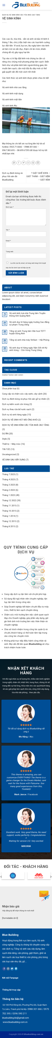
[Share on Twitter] (23, 163)
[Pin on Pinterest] (33, 163)
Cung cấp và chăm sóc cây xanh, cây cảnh (22, 394)
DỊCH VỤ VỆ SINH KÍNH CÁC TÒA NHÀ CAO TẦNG (21, 15)
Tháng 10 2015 (9, 511)
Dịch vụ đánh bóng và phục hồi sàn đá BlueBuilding (12, 176)
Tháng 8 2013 (8, 526)
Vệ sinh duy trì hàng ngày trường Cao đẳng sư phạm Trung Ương (29, 323)
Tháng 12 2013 (9, 521)
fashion (11, 375)
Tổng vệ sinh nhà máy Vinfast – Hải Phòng (29, 340)
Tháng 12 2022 (9, 500)
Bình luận (10, 207)
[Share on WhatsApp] (14, 163)
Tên (8, 230)
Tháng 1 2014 (8, 516)
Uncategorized (9, 454)
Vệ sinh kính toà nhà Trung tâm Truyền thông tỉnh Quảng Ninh (27, 314)
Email (8, 241)
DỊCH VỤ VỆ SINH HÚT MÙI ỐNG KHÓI (20, 419)
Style (4, 439)
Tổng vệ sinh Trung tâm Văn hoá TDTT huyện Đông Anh (27, 332)
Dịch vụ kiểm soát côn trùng (15, 404)
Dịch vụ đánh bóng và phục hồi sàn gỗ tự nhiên (24, 399)
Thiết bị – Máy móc (11, 444)
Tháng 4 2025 (8, 479)
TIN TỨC (6, 449)
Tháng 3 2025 (8, 484)
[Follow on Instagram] (8, 969)
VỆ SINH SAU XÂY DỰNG (13, 459)
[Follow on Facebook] (4, 969)
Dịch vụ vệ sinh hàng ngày (14, 414)
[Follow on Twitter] (12, 969)
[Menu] (3, 5)
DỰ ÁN (5, 433)
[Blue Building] (26, 5)
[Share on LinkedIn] (38, 163)
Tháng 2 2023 (8, 490)
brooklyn (5, 375)
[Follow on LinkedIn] (16, 969)
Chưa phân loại (9, 388)
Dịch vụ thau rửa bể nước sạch (16, 409)
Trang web (9, 252)
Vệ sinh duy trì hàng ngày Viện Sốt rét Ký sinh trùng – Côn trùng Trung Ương (28, 349)
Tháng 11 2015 (9, 505)
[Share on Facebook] (19, 163)
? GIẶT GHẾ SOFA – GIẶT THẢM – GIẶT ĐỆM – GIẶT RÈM (38, 176)
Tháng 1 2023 (8, 495)
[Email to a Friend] (28, 163)
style (16, 375)
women (20, 375)
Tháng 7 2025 (8, 474)
